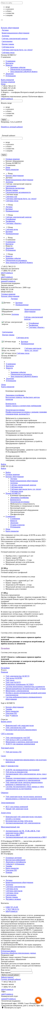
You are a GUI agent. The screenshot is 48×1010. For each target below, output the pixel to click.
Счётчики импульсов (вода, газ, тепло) (17, 50)
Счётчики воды (8, 47)
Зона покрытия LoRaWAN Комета (23, 72)
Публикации (11, 76)
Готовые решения (8, 82)
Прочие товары (8, 44)
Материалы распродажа (15, 188)
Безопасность (15, 500)
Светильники (7, 41)
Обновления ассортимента (20, 69)
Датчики (5, 30)
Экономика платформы (19, 498)
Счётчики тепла (8, 53)
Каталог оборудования (10, 28)
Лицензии (10, 74)
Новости (9, 65)
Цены (3, 84)
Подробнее (5, 648)
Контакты (9, 63)
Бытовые (9, 209)
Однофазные (11, 219)
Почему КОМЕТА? (13, 493)
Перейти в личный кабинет (12, 127)
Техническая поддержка (19, 502)
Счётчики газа (11, 196)
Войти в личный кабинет (10, 975)
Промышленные (12, 211)
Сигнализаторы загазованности (18, 192)
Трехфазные (10, 221)
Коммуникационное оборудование (15, 33)
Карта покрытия (7, 80)
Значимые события (17, 67)
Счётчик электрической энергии (15, 39)
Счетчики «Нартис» (14, 223)
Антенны (5, 36)
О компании (10, 61)
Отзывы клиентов (17, 525)
